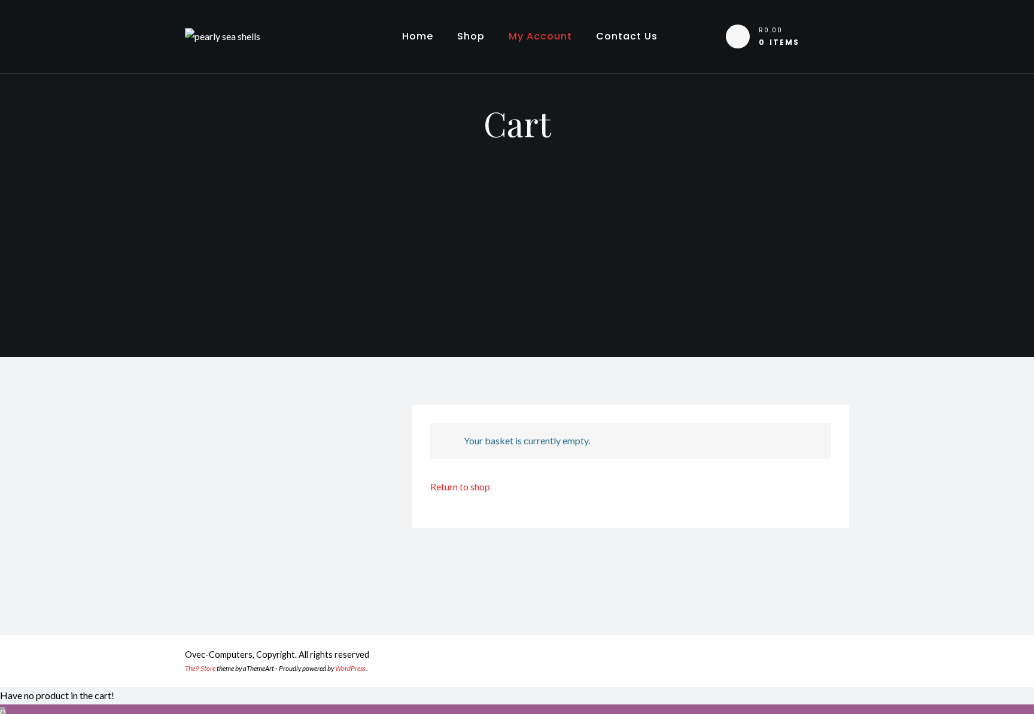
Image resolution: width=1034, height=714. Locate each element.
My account (540, 36)
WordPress (350, 668)
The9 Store (200, 668)
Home (417, 36)
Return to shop (460, 486)
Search (359, 491)
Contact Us (627, 36)
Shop (471, 36)
